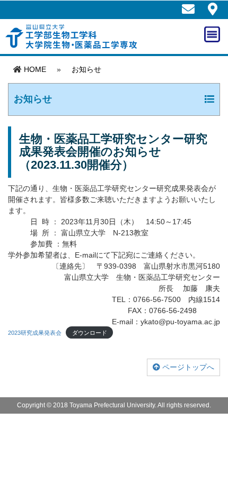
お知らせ (86, 69)
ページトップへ (187, 367)
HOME (35, 69)
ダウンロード (89, 333)
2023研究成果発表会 (35, 333)
